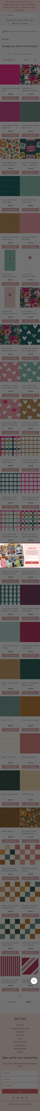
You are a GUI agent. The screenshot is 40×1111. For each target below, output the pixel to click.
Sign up (31, 562)
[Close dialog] (39, 544)
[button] (34, 981)
